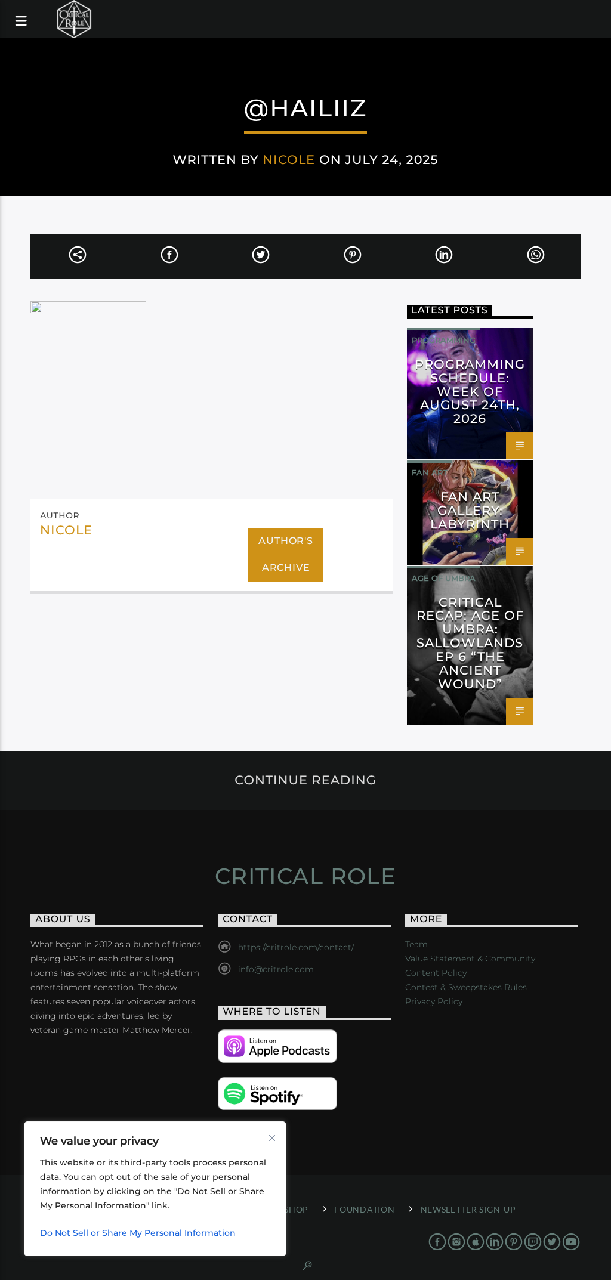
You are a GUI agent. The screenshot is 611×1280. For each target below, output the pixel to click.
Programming (444, 340)
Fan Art (430, 472)
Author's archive (285, 554)
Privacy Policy (433, 1001)
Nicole (289, 159)
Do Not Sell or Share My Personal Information (138, 1233)
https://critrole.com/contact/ (296, 947)
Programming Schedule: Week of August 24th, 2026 (470, 391)
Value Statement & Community (470, 958)
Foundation (364, 1209)
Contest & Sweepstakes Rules (466, 987)
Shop (296, 1209)
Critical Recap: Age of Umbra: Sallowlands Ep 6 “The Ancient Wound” (470, 643)
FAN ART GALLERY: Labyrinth (470, 510)
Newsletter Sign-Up (468, 1209)
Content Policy (436, 972)
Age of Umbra (444, 578)
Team (416, 944)
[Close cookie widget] (272, 1138)
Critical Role (306, 876)
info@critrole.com (276, 969)
